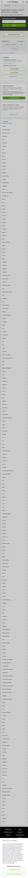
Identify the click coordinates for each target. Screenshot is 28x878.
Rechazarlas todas (14, 869)
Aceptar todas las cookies (14, 874)
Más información (10, 863)
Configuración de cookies (15, 866)
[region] (14, 439)
